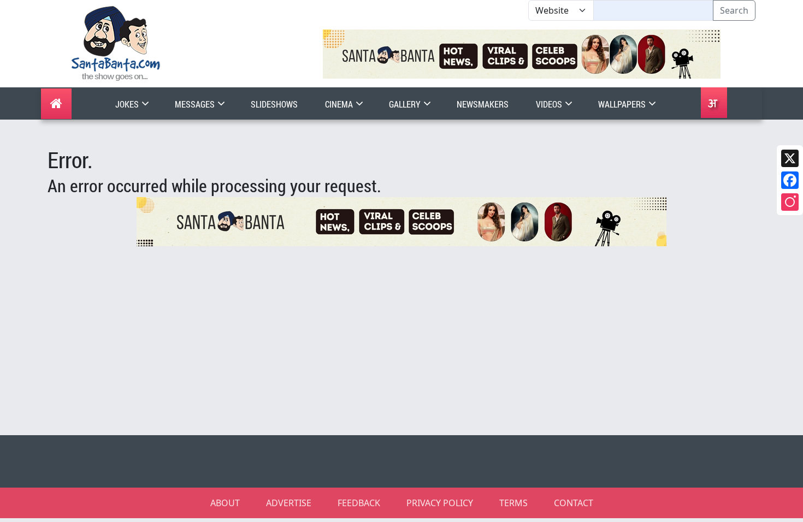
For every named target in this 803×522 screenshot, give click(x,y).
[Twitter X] (790, 158)
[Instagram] (790, 202)
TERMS (513, 503)
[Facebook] (790, 180)
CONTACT (573, 503)
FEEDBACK (359, 503)
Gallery (405, 104)
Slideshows (274, 104)
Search (734, 10)
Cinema (340, 104)
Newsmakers (483, 104)
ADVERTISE (288, 503)
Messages (195, 104)
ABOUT (225, 503)
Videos (550, 104)
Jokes (127, 104)
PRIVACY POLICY (439, 503)
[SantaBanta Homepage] (116, 43)
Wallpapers (622, 104)
